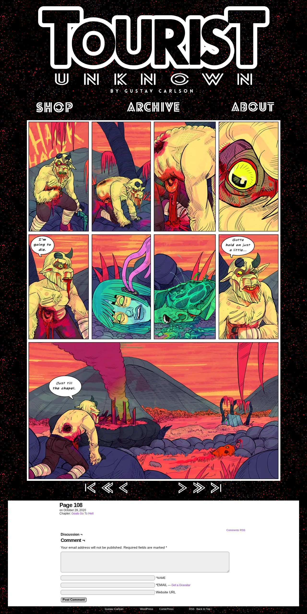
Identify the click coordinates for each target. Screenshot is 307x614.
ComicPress (166, 609)
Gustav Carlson (114, 609)
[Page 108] (153, 480)
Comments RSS (235, 530)
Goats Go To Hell (82, 513)
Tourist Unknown (153, 49)
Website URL (166, 592)
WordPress (146, 609)
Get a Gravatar (180, 585)
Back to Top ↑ (204, 609)
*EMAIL (173, 585)
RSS (191, 609)
